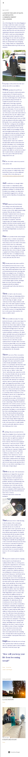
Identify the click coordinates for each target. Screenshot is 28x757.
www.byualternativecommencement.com (12, 176)
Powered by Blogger (15, 752)
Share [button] (3, 667)
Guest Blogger (9, 669)
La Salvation (8, 699)
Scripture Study (9, 740)
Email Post (8, 667)
